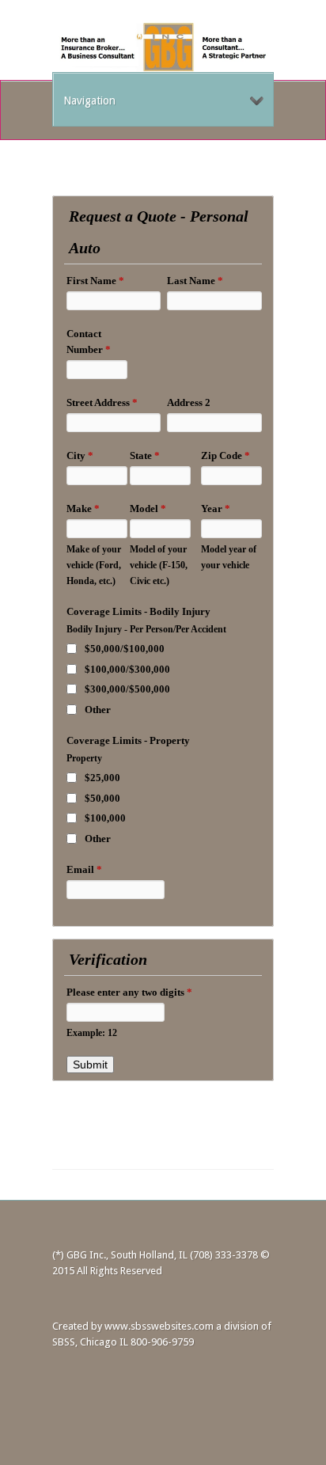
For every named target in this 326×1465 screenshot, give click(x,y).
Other (98, 709)
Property (84, 758)
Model (148, 508)
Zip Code (225, 455)
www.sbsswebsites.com (159, 1326)
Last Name (195, 281)
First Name (95, 281)
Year (215, 508)
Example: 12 (91, 1033)
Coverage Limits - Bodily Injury (138, 611)
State (145, 455)
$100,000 (105, 818)
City (79, 455)
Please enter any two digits (129, 992)
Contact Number (88, 341)
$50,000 (102, 798)
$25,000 (102, 778)
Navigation (89, 100)
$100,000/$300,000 (127, 669)
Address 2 (188, 402)
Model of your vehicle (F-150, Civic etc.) (159, 565)
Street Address (102, 402)
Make (83, 508)
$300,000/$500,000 (127, 689)
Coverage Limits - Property (128, 740)
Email (84, 869)
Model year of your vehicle (228, 558)
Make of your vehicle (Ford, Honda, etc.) (93, 565)
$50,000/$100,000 (125, 649)
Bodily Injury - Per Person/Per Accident (146, 629)
